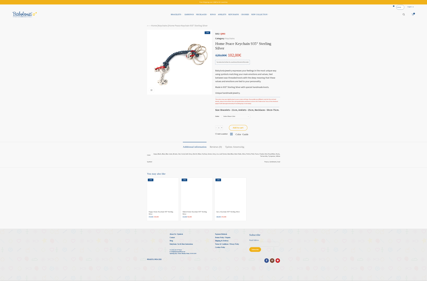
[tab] (195, 146)
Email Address (254, 240)
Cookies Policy (220, 247)
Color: (217, 116)
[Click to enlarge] (151, 90)
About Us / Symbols (176, 234)
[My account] (408, 14)
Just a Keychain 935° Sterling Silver (228, 212)
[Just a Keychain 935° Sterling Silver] (230, 193)
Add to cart (238, 127)
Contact (172, 237)
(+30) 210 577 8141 (176, 250)
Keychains (162, 25)
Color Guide (242, 134)
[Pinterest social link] (278, 260)
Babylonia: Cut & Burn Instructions (181, 244)
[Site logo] (24, 14)
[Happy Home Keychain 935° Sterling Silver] (163, 193)
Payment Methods (221, 234)
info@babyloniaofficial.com (178, 251)
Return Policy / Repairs (222, 237)
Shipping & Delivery (222, 241)
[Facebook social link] (266, 260)
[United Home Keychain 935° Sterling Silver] (196, 193)
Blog (171, 241)
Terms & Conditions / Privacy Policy (227, 244)
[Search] (404, 14)
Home (154, 25)
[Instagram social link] (272, 260)
